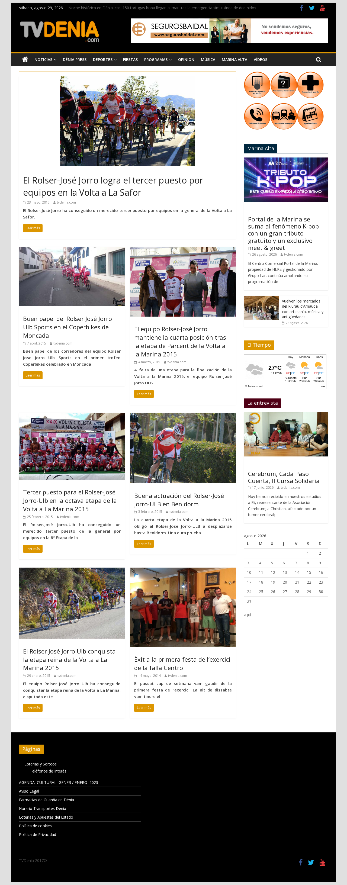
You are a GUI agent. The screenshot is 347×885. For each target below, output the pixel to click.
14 (297, 572)
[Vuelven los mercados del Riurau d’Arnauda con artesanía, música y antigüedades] (261, 298)
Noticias (43, 59)
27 (285, 591)
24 (249, 591)
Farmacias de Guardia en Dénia (46, 799)
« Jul (247, 614)
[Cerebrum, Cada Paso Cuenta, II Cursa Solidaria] (286, 415)
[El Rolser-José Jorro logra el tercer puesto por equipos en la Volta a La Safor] (127, 79)
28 (297, 591)
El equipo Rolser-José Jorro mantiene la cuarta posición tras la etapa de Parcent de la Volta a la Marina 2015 (180, 341)
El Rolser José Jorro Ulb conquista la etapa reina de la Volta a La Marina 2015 (69, 659)
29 (309, 591)
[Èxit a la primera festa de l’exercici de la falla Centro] (183, 571)
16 (321, 572)
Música (208, 59)
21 (297, 582)
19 (273, 582)
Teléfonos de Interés (48, 771)
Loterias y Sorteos (40, 764)
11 (261, 572)
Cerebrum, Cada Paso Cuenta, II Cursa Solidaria (284, 477)
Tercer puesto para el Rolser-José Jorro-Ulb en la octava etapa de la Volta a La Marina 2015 (70, 500)
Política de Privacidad (37, 834)
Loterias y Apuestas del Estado (46, 817)
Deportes (103, 59)
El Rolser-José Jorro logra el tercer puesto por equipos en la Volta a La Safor (113, 186)
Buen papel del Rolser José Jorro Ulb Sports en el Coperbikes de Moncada (67, 326)
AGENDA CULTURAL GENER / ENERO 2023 (58, 782)
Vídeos (260, 59)
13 (285, 572)
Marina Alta (234, 59)
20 (285, 582)
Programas (156, 59)
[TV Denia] (25, 59)
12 (273, 572)
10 (249, 572)
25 (261, 591)
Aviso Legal (29, 791)
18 (261, 582)
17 (249, 582)
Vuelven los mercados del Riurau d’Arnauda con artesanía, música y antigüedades (302, 309)
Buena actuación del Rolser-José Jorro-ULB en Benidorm (179, 499)
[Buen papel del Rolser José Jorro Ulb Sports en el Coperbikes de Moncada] (72, 250)
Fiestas (130, 59)
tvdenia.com (66, 202)
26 (273, 591)
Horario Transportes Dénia (42, 808)
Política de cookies (35, 825)
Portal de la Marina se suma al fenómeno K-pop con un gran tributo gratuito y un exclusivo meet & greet (283, 233)
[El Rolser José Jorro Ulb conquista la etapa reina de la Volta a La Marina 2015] (72, 571)
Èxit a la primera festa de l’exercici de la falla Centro (182, 663)
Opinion (186, 59)
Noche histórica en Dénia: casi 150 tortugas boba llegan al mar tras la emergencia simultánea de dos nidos (162, 7)
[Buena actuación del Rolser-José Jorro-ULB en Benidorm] (183, 416)
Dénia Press (74, 59)
